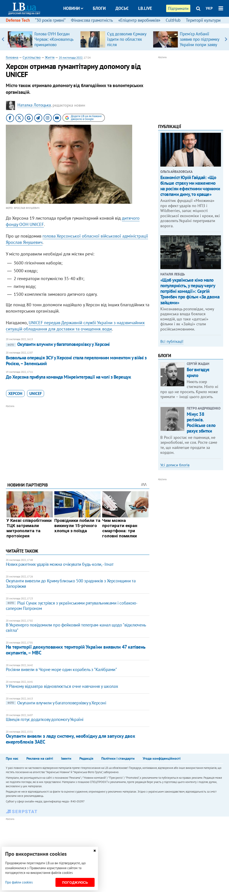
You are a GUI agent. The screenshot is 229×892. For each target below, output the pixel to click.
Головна (12, 57)
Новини (71, 8)
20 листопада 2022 (71, 58)
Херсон (15, 393)
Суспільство (32, 57)
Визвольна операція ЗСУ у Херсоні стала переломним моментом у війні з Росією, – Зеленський (76, 361)
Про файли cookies (19, 882)
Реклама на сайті (39, 758)
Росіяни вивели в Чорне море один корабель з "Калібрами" (61, 669)
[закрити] (94, 850)
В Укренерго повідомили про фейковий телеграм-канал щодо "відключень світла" (76, 627)
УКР (209, 8)
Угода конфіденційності (161, 758)
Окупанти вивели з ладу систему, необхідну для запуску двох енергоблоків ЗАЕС (70, 739)
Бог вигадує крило (198, 372)
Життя (50, 57)
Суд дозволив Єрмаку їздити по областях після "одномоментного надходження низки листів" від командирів (127, 47)
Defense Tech (18, 20)
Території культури (203, 20)
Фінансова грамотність (92, 20)
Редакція (86, 758)
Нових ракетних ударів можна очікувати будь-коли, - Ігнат (60, 564)
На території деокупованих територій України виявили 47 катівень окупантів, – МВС (75, 650)
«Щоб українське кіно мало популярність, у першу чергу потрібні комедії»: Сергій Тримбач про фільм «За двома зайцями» (190, 291)
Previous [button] (3, 39)
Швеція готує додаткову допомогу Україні (44, 719)
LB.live (145, 8)
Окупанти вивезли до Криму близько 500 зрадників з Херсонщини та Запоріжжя (71, 583)
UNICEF (35, 393)
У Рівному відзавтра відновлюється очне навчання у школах (62, 686)
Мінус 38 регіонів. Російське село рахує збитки (201, 422)
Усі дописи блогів (174, 465)
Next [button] (226, 39)
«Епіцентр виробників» (139, 20)
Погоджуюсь (75, 882)
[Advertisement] (77, 440)
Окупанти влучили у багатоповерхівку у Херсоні (59, 344)
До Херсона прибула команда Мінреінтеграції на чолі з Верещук (68, 377)
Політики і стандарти (118, 758)
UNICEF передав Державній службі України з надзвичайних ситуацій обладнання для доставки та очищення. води (75, 326)
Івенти (66, 758)
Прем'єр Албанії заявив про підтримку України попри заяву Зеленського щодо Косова (199, 44)
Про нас (12, 758)
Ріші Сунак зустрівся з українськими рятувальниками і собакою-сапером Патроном (72, 605)
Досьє (122, 8)
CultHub (173, 20)
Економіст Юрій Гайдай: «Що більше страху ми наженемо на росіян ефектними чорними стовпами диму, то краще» (190, 185)
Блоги (99, 8)
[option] (42, 39)
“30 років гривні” (50, 20)
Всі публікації (171, 341)
